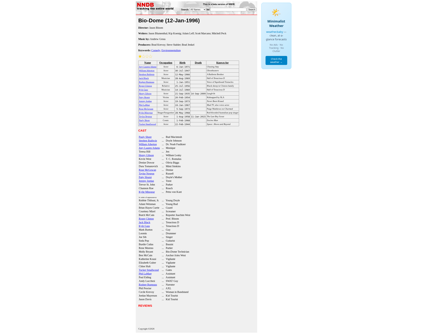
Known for (222, 62)
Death (198, 62)
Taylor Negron (146, 173)
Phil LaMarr (145, 273)
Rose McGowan (147, 169)
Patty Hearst (145, 177)
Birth (182, 62)
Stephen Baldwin (148, 140)
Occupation (165, 62)
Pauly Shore (145, 137)
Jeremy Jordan (146, 180)
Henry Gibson (146, 155)
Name (147, 62)
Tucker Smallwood (149, 270)
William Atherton (148, 144)
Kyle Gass (144, 226)
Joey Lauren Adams (149, 148)
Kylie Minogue (147, 191)
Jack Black (144, 222)
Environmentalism (171, 50)
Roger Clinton (146, 218)
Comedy (155, 50)
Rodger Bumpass (148, 284)
